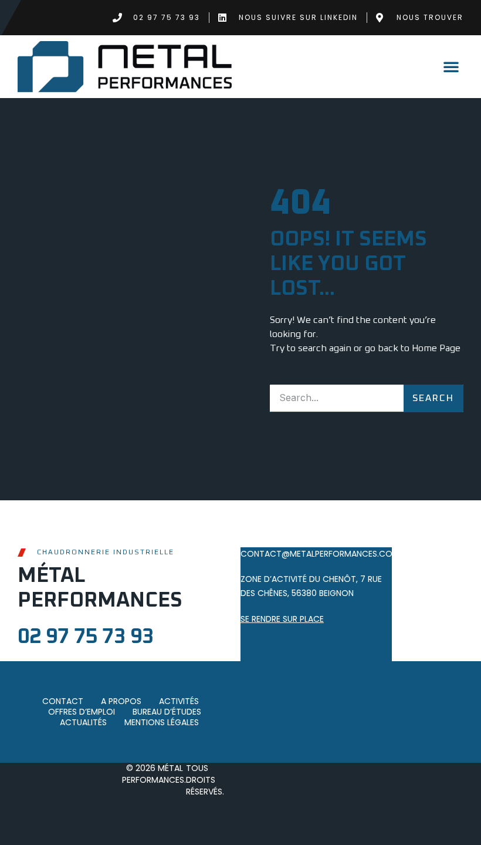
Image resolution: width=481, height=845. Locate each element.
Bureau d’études (167, 712)
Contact (62, 701)
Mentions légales (161, 723)
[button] (451, 66)
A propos (121, 701)
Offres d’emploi (81, 712)
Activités (179, 701)
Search (433, 398)
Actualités (83, 723)
